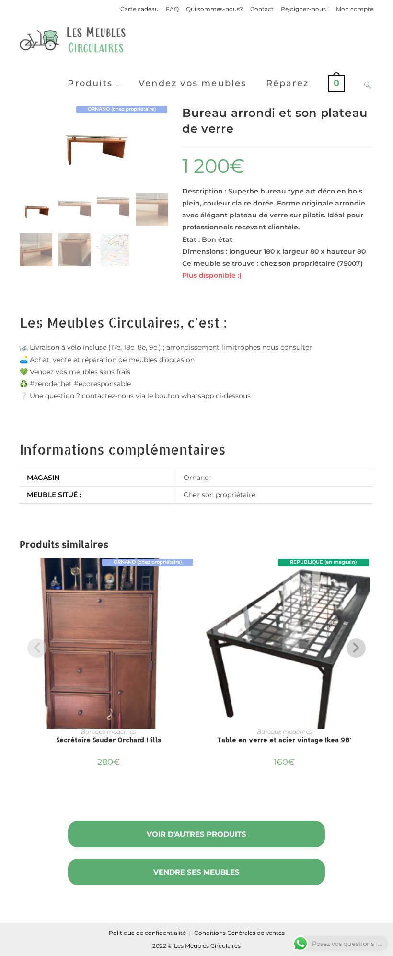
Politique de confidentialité (147, 932)
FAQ (172, 8)
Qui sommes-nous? (214, 8)
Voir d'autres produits (196, 834)
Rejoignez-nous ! (305, 8)
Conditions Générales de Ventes (239, 932)
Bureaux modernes (108, 731)
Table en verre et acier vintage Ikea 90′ (284, 740)
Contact (262, 8)
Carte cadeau (139, 8)
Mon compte (354, 8)
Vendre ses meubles (196, 871)
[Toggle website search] (368, 83)
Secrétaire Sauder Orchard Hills (108, 740)
